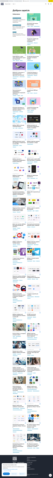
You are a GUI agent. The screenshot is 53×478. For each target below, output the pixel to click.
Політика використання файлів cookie (10, 469)
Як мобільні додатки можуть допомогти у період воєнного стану (33, 426)
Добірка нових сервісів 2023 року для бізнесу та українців (33, 159)
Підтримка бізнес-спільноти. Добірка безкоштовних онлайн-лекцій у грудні (19, 209)
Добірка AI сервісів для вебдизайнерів (18, 176)
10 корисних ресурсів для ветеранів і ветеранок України (33, 58)
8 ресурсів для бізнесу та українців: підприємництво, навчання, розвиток (19, 109)
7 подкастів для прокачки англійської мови (18, 259)
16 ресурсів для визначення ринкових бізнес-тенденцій (33, 224)
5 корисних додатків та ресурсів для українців (32, 73)
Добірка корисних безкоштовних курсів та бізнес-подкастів (32, 335)
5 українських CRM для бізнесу (32, 91)
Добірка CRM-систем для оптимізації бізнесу (18, 126)
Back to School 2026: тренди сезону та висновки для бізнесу (19, 28)
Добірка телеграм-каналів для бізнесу (33, 259)
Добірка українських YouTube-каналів (17, 242)
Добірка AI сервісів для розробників (32, 176)
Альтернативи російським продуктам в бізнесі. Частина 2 (19, 426)
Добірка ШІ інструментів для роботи (33, 192)
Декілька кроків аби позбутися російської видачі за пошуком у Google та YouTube (19, 295)
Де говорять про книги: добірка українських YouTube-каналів (19, 35)
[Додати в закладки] (25, 54)
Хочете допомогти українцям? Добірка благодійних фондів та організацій (18, 388)
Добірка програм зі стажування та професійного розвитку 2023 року (19, 160)
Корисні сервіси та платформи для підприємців (33, 277)
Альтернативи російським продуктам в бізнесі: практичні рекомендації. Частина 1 (18, 445)
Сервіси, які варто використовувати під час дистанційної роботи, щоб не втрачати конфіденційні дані (19, 369)
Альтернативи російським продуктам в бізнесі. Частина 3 (33, 407)
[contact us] (50, 475)
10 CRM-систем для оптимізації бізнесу (31, 315)
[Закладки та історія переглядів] (48, 4)
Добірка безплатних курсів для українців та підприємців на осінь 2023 (19, 142)
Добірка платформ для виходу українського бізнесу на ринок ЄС (19, 315)
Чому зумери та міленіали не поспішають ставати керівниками (19, 21)
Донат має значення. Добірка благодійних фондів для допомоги (19, 225)
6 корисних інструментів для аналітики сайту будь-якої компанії (33, 352)
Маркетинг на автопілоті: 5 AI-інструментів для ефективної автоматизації (18, 74)
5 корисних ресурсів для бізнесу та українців (32, 108)
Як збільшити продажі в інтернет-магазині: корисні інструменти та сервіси (33, 445)
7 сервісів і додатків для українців (32, 294)
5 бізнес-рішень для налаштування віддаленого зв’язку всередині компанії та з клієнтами (33, 369)
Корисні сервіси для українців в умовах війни (18, 406)
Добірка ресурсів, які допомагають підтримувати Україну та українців (33, 126)
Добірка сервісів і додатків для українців (33, 208)
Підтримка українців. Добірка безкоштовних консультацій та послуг (19, 277)
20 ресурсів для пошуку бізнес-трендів (32, 24)
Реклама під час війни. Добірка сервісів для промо (19, 352)
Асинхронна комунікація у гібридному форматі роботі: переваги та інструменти (19, 193)
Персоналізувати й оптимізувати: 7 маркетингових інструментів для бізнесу (19, 92)
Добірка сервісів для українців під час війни (32, 387)
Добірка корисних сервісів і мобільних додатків (33, 242)
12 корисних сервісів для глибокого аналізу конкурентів (32, 40)
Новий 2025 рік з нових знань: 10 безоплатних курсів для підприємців (19, 58)
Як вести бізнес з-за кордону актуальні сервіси (19, 334)
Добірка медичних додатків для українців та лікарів (33, 142)
